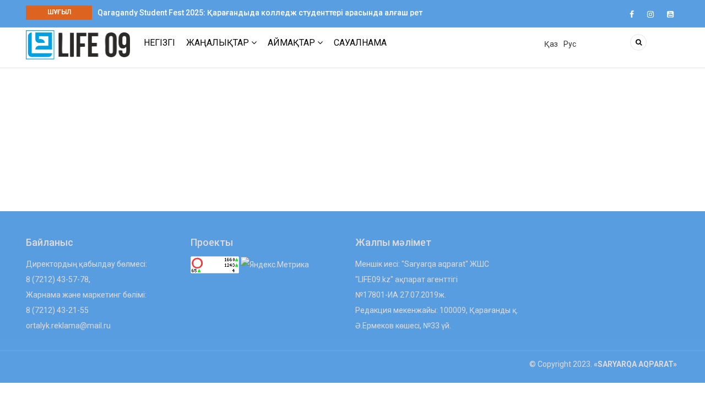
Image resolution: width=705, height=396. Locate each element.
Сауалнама (360, 42)
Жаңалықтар (218, 42)
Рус (569, 44)
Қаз (551, 44)
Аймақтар (292, 42)
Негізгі (159, 42)
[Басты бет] (78, 44)
